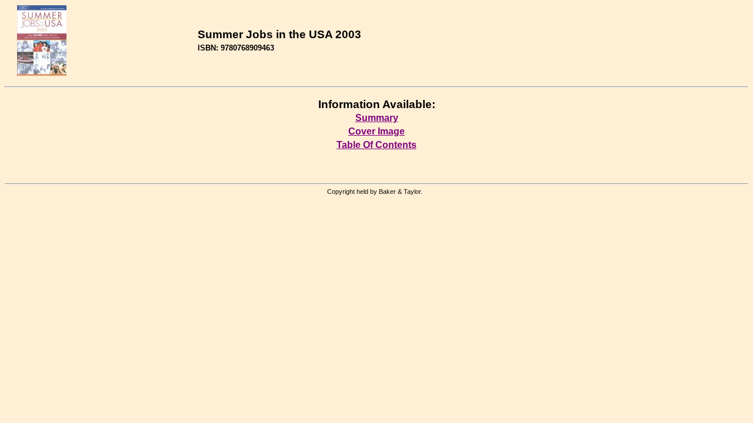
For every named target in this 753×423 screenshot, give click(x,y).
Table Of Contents (376, 145)
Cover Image (376, 131)
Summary (376, 118)
